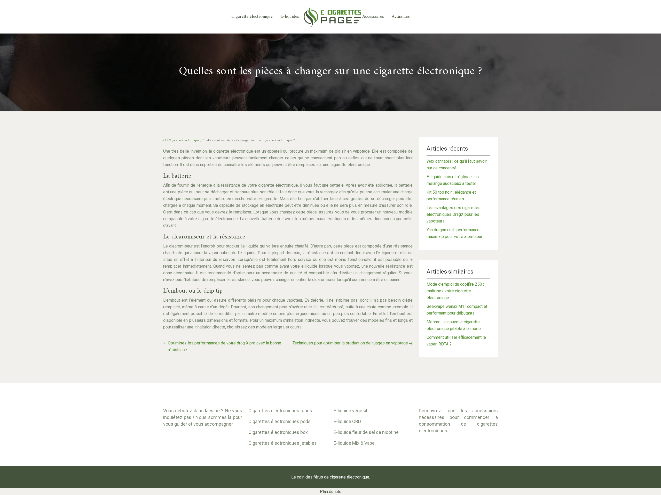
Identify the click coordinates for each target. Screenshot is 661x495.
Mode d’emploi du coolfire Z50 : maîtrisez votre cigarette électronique (455, 291)
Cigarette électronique (252, 16)
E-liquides (289, 16)
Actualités (401, 16)
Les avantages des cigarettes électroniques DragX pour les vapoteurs (454, 214)
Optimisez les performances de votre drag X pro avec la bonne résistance (224, 346)
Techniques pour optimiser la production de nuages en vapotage (350, 343)
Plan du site (330, 491)
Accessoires (373, 16)
